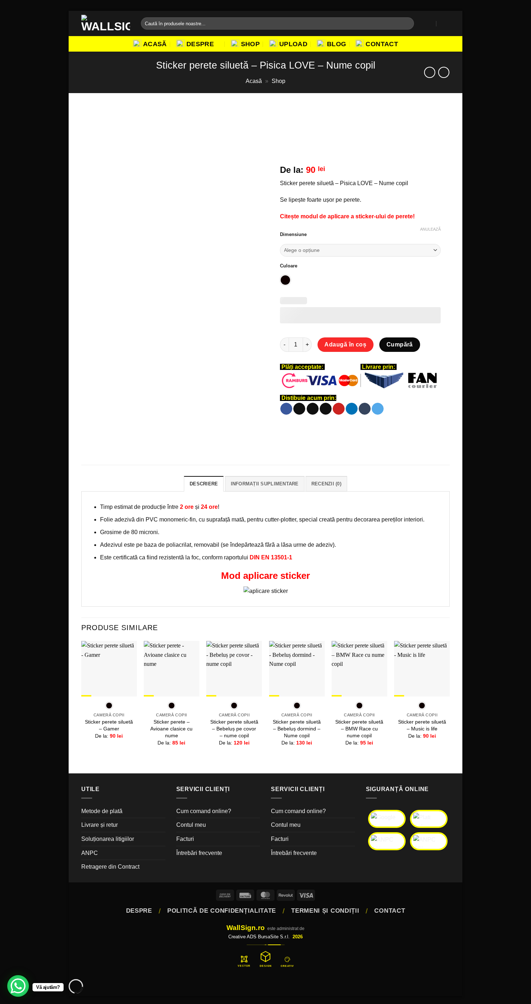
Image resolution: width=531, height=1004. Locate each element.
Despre (200, 44)
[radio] (285, 280)
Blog (336, 44)
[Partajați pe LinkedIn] (352, 409)
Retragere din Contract (110, 867)
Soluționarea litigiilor (107, 839)
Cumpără (400, 344)
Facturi (185, 839)
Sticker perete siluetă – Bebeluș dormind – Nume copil (297, 728)
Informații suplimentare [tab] (265, 483)
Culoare (288, 266)
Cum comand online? (203, 811)
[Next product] (429, 72)
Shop (250, 44)
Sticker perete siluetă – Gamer (109, 725)
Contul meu (191, 825)
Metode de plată (101, 811)
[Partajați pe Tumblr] (365, 409)
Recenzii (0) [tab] (326, 483)
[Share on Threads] (313, 409)
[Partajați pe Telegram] (378, 409)
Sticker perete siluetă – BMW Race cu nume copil (359, 728)
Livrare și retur (99, 825)
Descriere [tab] (204, 483)
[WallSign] (105, 23)
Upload (293, 44)
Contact (382, 44)
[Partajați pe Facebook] (286, 409)
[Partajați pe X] (299, 409)
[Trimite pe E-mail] (326, 409)
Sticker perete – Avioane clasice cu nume (171, 728)
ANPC (89, 853)
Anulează (430, 229)
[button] (429, 23)
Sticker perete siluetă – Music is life (422, 725)
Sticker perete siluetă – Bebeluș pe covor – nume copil (234, 728)
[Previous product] (443, 72)
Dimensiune (293, 234)
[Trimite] (407, 23)
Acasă (155, 44)
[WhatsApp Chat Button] (18, 986)
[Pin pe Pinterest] (339, 409)
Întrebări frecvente (199, 853)
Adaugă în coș (345, 344)
